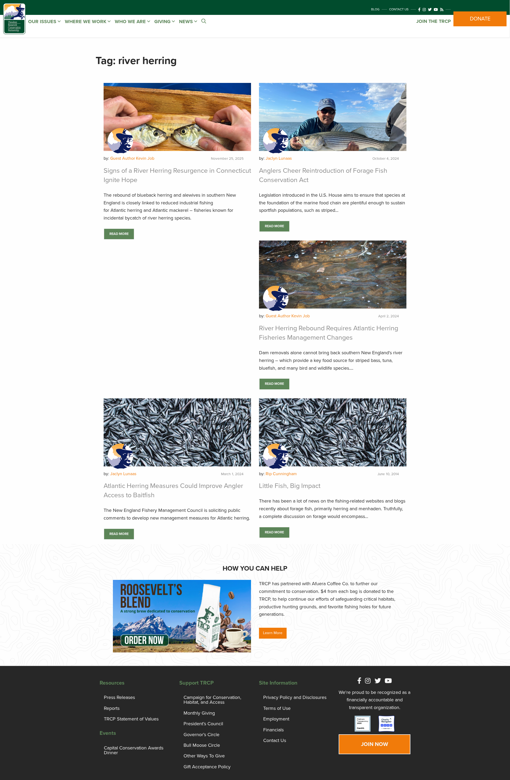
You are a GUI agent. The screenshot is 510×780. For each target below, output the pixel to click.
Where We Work (86, 21)
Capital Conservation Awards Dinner (133, 750)
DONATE (480, 19)
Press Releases (119, 697)
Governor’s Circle (201, 734)
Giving (163, 21)
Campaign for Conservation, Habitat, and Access (212, 699)
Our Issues (43, 21)
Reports (112, 708)
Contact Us (399, 9)
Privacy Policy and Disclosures (294, 697)
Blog (375, 9)
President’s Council (203, 724)
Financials (273, 730)
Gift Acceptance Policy (207, 767)
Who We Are (131, 21)
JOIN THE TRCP (433, 21)
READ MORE (119, 234)
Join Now (374, 744)
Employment (276, 719)
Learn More (272, 633)
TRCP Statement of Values (131, 719)
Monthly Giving (199, 713)
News (186, 21)
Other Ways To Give (204, 756)
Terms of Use (277, 708)
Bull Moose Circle (202, 745)
